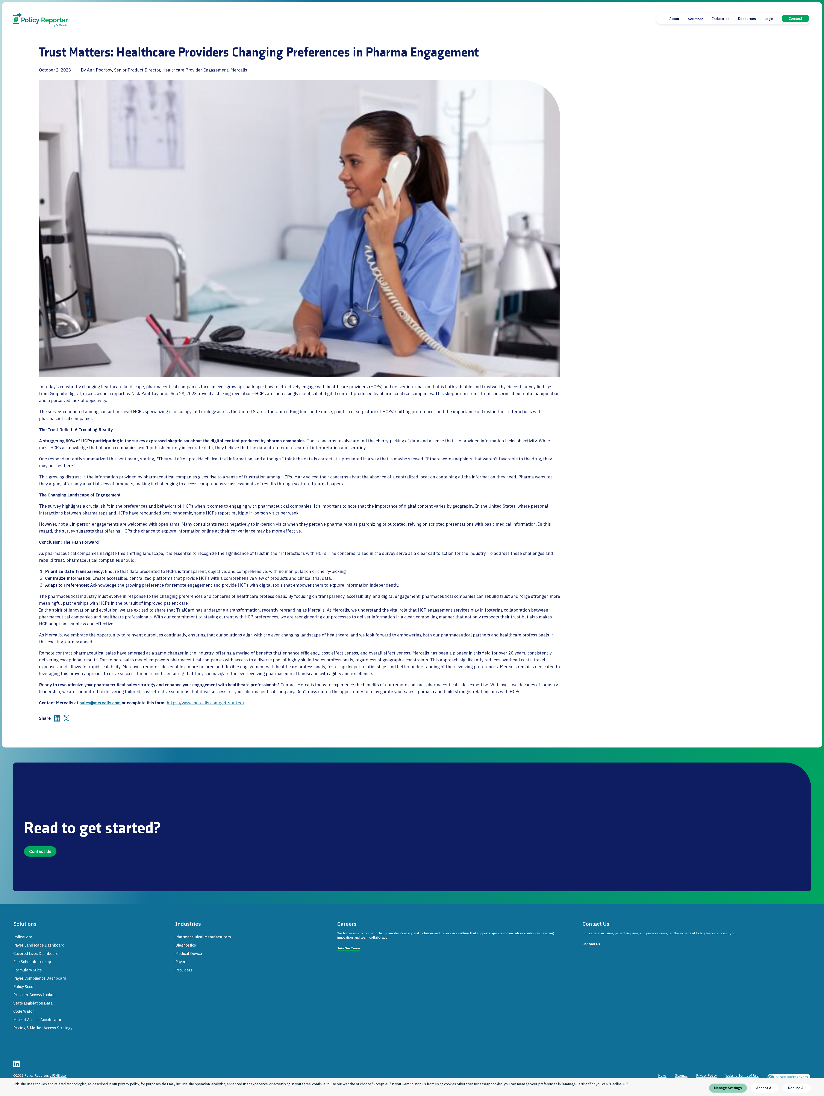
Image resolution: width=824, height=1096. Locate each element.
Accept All (765, 1088)
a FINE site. (58, 1075)
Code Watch (24, 1011)
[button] (789, 1077)
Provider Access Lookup (34, 994)
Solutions (696, 19)
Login (769, 19)
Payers (181, 961)
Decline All (797, 1088)
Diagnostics (185, 945)
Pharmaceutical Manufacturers (203, 936)
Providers (183, 970)
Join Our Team (348, 948)
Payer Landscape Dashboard (39, 945)
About (674, 19)
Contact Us (40, 851)
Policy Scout (24, 986)
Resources (747, 19)
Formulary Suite (27, 970)
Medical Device (188, 953)
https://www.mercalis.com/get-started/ (205, 703)
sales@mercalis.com (100, 703)
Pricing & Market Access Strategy (42, 1027)
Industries (721, 19)
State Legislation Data (33, 1003)
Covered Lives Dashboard (36, 953)
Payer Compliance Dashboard (39, 978)
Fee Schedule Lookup (32, 961)
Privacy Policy (706, 1075)
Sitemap (681, 1075)
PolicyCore (22, 936)
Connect (795, 18)
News (662, 1075)
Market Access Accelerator (37, 1019)
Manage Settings (728, 1088)
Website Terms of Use (742, 1075)
